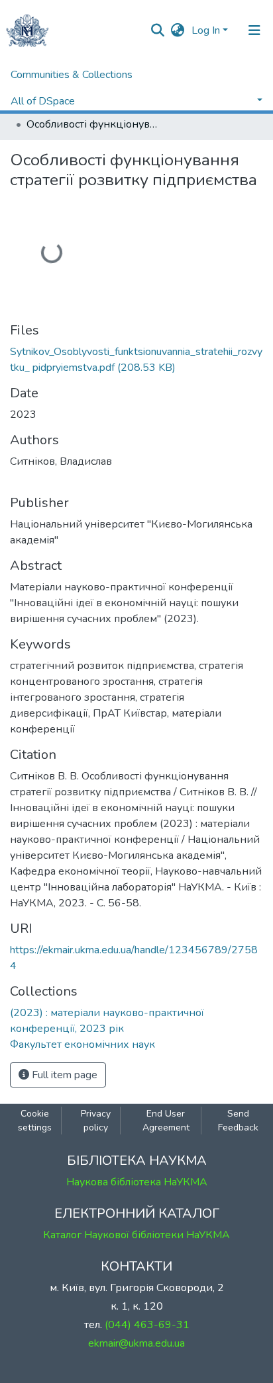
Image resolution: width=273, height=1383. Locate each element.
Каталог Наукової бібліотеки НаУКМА (136, 1235)
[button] (178, 30)
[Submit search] (158, 30)
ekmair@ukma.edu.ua (136, 1343)
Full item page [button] (63, 1075)
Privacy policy (96, 1120)
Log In (205, 30)
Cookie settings (35, 1120)
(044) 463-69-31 (147, 1325)
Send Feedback (238, 1120)
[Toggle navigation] (254, 30)
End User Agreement (166, 1120)
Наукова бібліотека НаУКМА (136, 1182)
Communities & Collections (72, 74)
